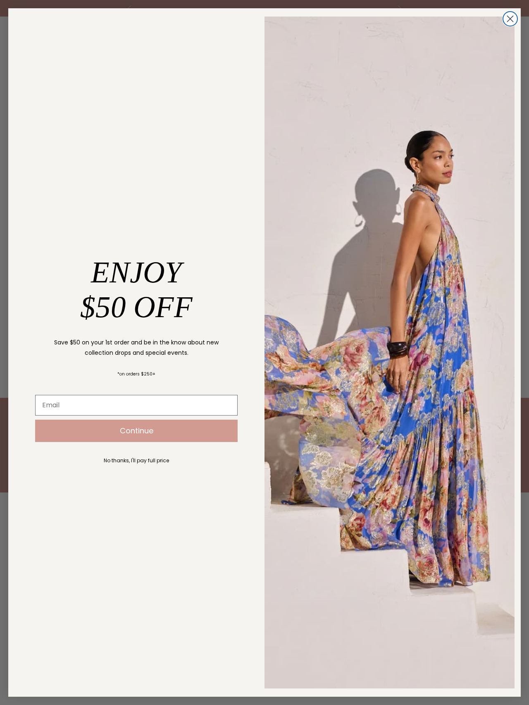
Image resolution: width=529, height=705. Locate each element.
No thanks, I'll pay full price (136, 460)
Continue (136, 430)
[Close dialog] (510, 19)
